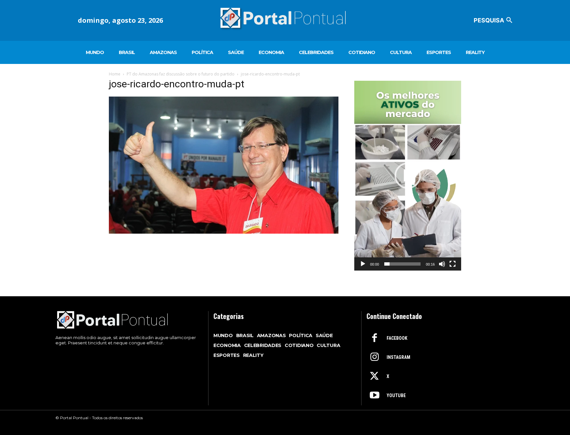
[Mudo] (442, 264)
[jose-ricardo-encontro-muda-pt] (223, 232)
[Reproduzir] (363, 264)
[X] (374, 376)
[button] (494, 20)
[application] (407, 176)
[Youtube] (374, 395)
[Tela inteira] (452, 264)
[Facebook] (374, 338)
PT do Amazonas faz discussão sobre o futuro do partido (181, 74)
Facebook (397, 338)
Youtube (396, 395)
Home (114, 74)
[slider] (402, 264)
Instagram (398, 357)
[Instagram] (374, 357)
